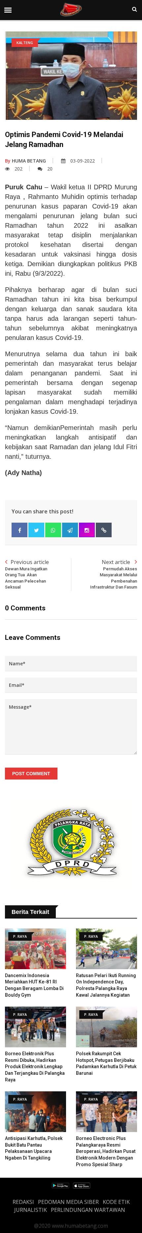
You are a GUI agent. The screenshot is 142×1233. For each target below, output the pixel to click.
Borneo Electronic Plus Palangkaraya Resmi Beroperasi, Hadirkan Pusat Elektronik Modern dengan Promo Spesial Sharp (105, 1151)
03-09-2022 (82, 161)
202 (18, 169)
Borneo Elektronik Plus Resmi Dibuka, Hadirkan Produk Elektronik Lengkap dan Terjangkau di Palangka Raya (35, 1066)
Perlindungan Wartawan (88, 1209)
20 (50, 169)
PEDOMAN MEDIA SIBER (68, 1202)
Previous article (27, 574)
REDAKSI (23, 1202)
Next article (113, 574)
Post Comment (31, 773)
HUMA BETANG (25, 161)
